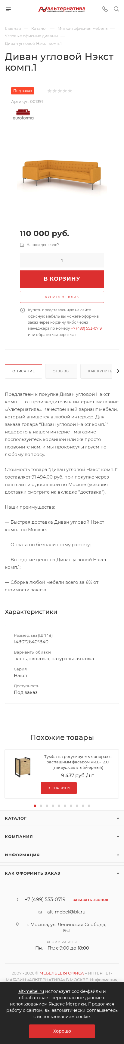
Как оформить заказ (32, 873)
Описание (23, 371)
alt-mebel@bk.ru (66, 912)
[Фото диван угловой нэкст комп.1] (62, 174)
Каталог (16, 818)
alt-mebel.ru (31, 991)
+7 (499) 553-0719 (86, 328)
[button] (35, 806)
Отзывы (61, 371)
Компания (19, 836)
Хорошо (62, 1031)
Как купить (100, 371)
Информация (22, 854)
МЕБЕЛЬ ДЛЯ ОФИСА (61, 973)
